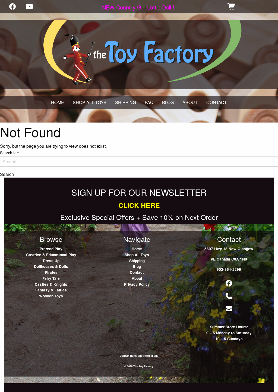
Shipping (137, 260)
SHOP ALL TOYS (89, 102)
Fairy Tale (51, 278)
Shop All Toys (137, 254)
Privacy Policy (137, 284)
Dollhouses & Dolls (51, 266)
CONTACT (216, 102)
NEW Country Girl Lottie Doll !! (139, 7)
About (137, 278)
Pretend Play (51, 248)
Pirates (51, 272)
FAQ (149, 102)
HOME (57, 102)
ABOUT (190, 102)
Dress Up (51, 260)
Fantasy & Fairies (51, 290)
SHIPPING (125, 102)
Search (7, 174)
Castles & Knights (51, 284)
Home (137, 248)
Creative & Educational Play (51, 254)
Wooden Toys (51, 295)
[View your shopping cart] (231, 6)
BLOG (168, 102)
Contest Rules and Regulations (139, 356)
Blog (137, 266)
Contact (137, 272)
